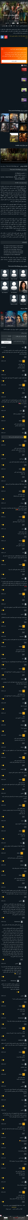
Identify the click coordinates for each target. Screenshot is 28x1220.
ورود (3, 3)
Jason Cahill (18, 175)
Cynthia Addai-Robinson (7, 177)
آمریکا (17, 26)
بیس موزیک (8, 1209)
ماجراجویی (25, 26)
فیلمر (26, 329)
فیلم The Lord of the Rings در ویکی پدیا (9, 166)
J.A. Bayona (18, 173)
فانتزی (21, 26)
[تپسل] (1, 1215)
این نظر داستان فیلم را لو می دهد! (16, 437)
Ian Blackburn (21, 179)
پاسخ (25, 357)
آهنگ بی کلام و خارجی (17, 1209)
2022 (14, 26)
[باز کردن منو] (26, 3)
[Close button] (27, 1215)
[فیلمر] (21, 3)
